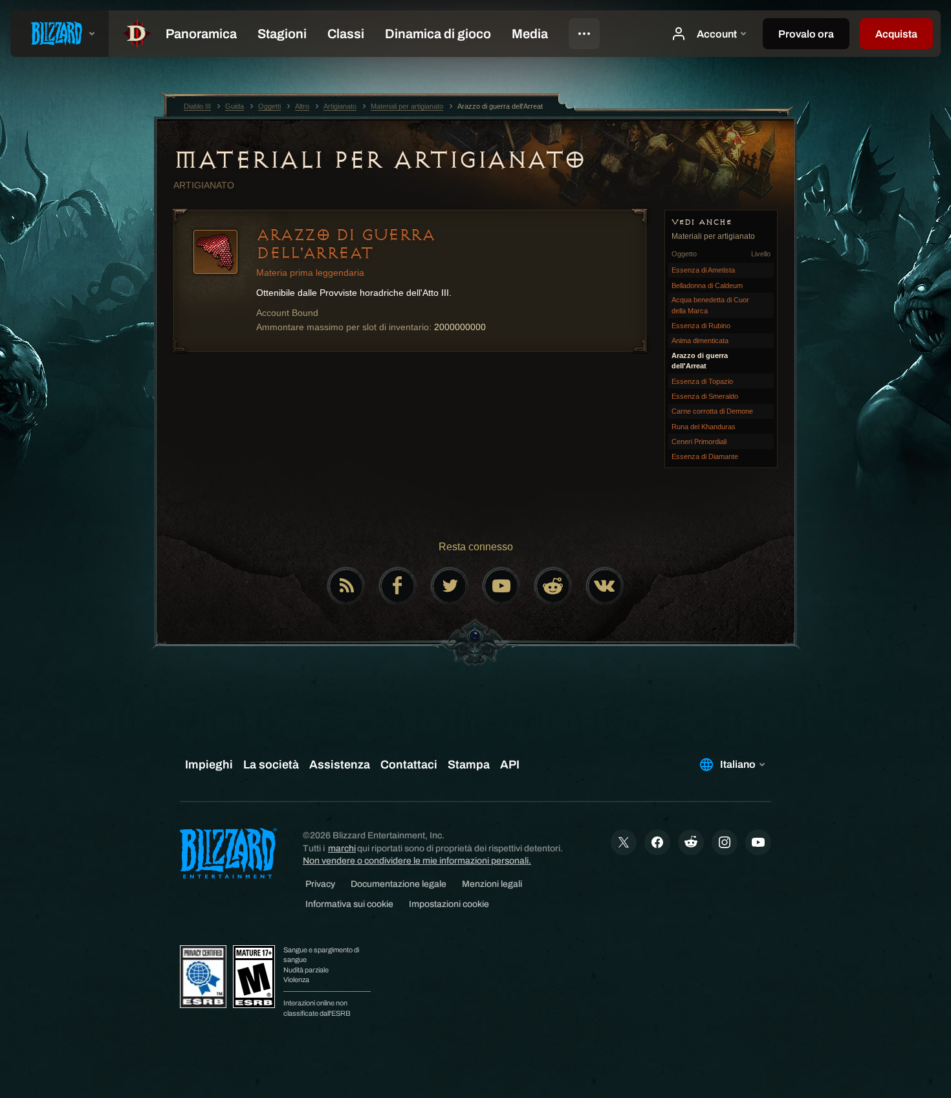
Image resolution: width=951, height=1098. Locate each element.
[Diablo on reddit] (553, 585)
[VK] (604, 585)
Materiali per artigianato (379, 160)
